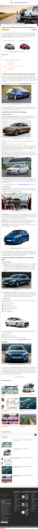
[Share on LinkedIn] (23, 377)
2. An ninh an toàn (11, 69)
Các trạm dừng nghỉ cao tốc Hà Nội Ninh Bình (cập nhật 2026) (10, 426)
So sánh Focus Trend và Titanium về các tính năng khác (13, 66)
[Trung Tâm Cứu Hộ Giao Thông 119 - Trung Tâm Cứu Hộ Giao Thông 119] (19, 2)
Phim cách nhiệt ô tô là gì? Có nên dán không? (27, 394)
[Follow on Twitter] (5, 522)
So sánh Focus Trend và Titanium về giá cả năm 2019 (13, 59)
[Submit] (35, 435)
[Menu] (1, 2)
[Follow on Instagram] (3, 522)
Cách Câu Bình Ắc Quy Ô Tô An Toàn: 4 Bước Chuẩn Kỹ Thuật (9, 411)
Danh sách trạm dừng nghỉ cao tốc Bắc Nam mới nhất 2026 (27, 426)
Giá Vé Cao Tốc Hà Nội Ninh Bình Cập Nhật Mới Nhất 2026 (10, 395)
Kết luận (5, 71)
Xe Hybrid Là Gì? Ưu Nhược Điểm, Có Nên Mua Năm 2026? (27, 411)
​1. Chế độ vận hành (11, 68)
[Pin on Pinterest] (21, 377)
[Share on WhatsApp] (14, 377)
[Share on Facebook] (33, 29)
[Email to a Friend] (20, 377)
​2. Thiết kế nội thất (11, 64)
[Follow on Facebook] (1, 522)
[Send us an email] (7, 522)
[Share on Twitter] (34, 29)
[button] (19, 57)
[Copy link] (35, 29)
